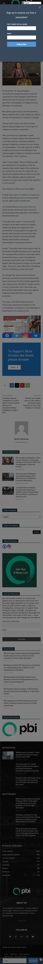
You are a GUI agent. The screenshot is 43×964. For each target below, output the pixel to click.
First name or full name (17, 24)
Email (9, 34)
